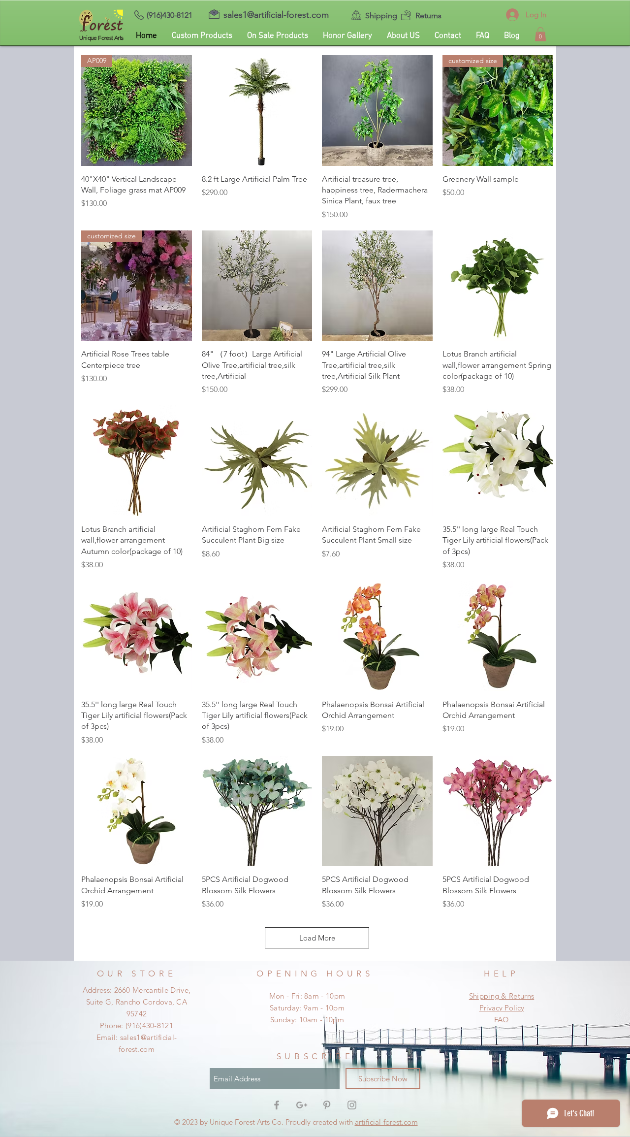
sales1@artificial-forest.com (276, 14)
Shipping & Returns (501, 996)
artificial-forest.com (386, 1122)
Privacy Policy (501, 1007)
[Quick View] (257, 110)
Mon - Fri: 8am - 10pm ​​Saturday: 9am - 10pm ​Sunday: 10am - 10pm (307, 1007)
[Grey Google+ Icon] (302, 1105)
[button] (540, 34)
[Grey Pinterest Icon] (327, 1105)
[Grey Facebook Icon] (277, 1105)
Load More (317, 937)
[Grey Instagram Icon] (352, 1105)
